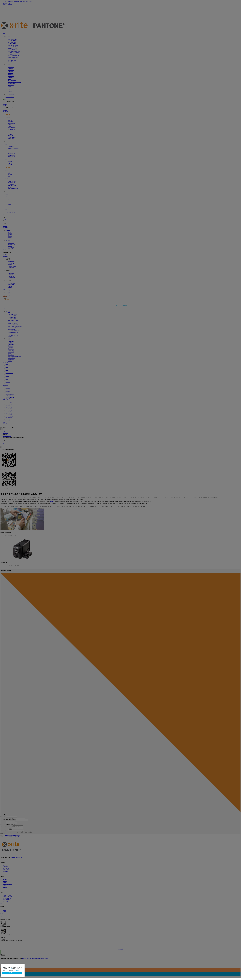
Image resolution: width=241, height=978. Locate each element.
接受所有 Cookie (12, 972)
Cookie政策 (10, 968)
